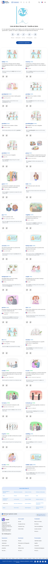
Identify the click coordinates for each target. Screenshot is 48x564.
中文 (37, 558)
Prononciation (37, 538)
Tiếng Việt (3, 558)
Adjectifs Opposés (28, 507)
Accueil (19, 521)
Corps (37, 495)
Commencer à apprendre (24, 42)
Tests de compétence (38, 526)
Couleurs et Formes (28, 492)
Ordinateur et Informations (40, 492)
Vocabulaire (37, 518)
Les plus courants (37, 528)
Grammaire (20, 538)
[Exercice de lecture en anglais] (29, 2)
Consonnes (36, 545)
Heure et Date (16, 507)
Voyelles (36, 543)
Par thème (36, 524)
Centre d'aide (20, 528)
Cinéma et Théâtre (28, 499)
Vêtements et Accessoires (18, 492)
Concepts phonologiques (39, 548)
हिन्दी (6, 558)
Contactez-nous (21, 526)
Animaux (15, 495)
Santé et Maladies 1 (28, 503)
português (29, 558)
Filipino (13, 558)
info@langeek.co (7, 533)
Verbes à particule (5, 545)
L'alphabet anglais (38, 540)
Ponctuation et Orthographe (23, 543)
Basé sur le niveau (38, 521)
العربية (10, 558)
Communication (16, 499)
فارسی (17, 558)
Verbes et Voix (21, 548)
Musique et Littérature (39, 499)
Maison (4, 507)
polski (43, 558)
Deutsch (25, 558)
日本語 (34, 558)
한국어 (40, 558)
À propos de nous (21, 524)
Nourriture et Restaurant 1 (18, 503)
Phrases (19, 540)
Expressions (4, 538)
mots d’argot (4, 540)
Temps (19, 545)
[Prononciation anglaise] (26, 2)
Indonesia (21, 558)
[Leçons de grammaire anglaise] (21, 2)
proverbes (4, 548)
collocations (4, 543)
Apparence (27, 495)
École (4, 495)
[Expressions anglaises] (24, 2)
